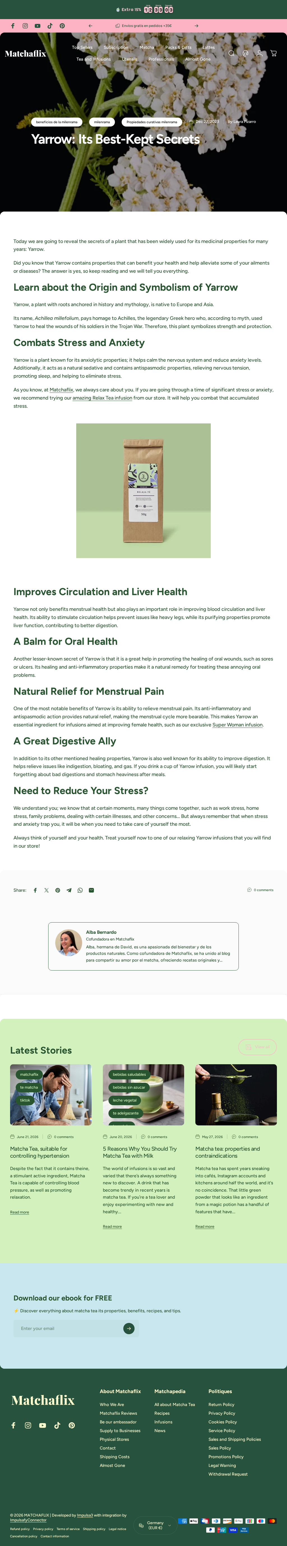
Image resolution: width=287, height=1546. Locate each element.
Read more (19, 1212)
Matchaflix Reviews (118, 1413)
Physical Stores (114, 1439)
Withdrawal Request (228, 1474)
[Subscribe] (129, 1328)
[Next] (196, 26)
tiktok (25, 1100)
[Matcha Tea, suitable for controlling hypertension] (51, 1094)
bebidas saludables (129, 1074)
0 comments (264, 890)
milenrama (102, 122)
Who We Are (112, 1404)
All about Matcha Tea (174, 1404)
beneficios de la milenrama (56, 122)
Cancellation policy (23, 1536)
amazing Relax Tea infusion (102, 398)
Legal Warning (222, 1465)
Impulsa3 (85, 1515)
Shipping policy (94, 1529)
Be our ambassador (118, 1422)
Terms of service (68, 1529)
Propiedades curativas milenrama (152, 122)
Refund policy (20, 1529)
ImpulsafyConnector (28, 1520)
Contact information (55, 1536)
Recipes (162, 1413)
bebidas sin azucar (129, 1087)
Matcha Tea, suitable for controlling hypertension (39, 1152)
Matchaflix (61, 390)
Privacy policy (43, 1529)
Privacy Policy (222, 1413)
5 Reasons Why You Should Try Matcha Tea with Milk (140, 1152)
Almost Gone (112, 1465)
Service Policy (222, 1430)
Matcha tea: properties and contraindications (227, 1152)
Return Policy (221, 1404)
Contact (108, 1448)
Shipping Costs (114, 1456)
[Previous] (90, 26)
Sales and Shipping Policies (235, 1439)
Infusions (163, 1422)
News (159, 1430)
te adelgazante (126, 1113)
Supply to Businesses (120, 1430)
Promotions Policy (226, 1456)
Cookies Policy (223, 1422)
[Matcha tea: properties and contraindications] (236, 1094)
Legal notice (117, 1529)
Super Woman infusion (237, 725)
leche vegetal (124, 1100)
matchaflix (29, 1074)
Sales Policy (220, 1448)
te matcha (29, 1087)
